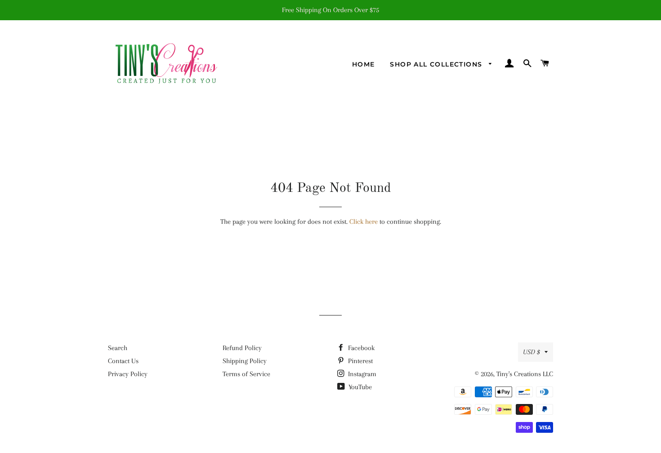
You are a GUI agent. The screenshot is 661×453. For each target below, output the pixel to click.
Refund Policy (242, 348)
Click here (363, 222)
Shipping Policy (245, 361)
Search (117, 348)
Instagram (361, 374)
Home (363, 64)
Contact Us (123, 361)
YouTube (359, 387)
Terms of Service (246, 374)
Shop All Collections (437, 64)
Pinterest (359, 361)
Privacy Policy (127, 374)
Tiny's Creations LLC (524, 374)
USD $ (531, 352)
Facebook (360, 348)
